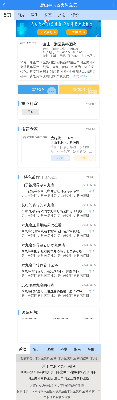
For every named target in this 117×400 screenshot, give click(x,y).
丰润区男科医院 (45, 358)
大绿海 (56, 138)
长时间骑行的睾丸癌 (37, 205)
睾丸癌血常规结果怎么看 (41, 225)
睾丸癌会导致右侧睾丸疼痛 (43, 245)
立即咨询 (38, 89)
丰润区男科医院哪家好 (73, 358)
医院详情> (79, 76)
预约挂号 (79, 89)
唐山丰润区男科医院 (59, 44)
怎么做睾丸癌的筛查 (37, 285)
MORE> (91, 103)
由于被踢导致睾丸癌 (37, 185)
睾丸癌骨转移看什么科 (39, 265)
